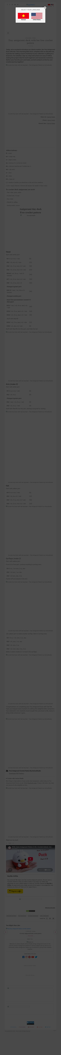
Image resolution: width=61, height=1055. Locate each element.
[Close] (45, 8)
